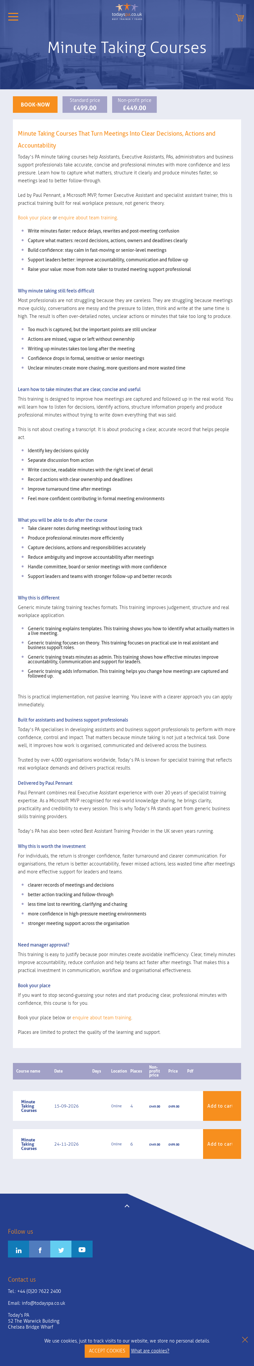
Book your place (34, 218)
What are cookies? (150, 1351)
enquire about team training (87, 218)
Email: (36, 1303)
